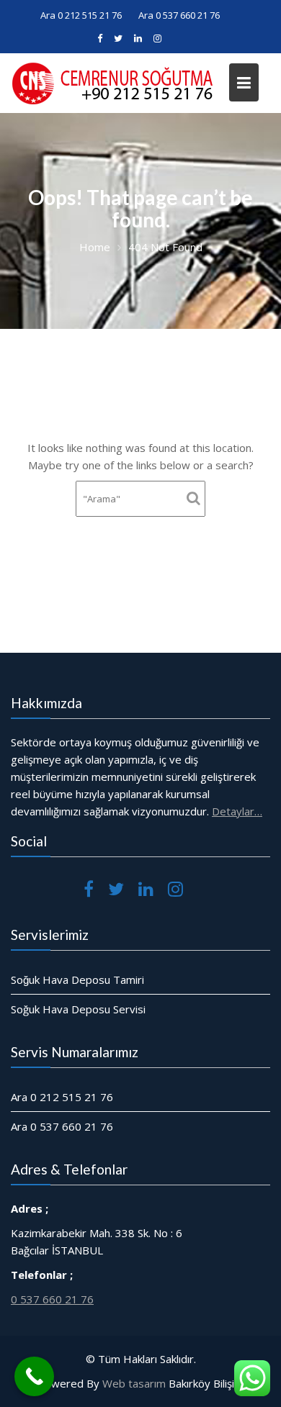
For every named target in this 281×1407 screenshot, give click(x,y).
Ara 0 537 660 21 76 (179, 15)
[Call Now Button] (34, 1376)
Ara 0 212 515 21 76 (81, 15)
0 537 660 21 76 (52, 1298)
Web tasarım (134, 1383)
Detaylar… (237, 811)
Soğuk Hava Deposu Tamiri (77, 979)
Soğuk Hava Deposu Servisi (78, 1009)
